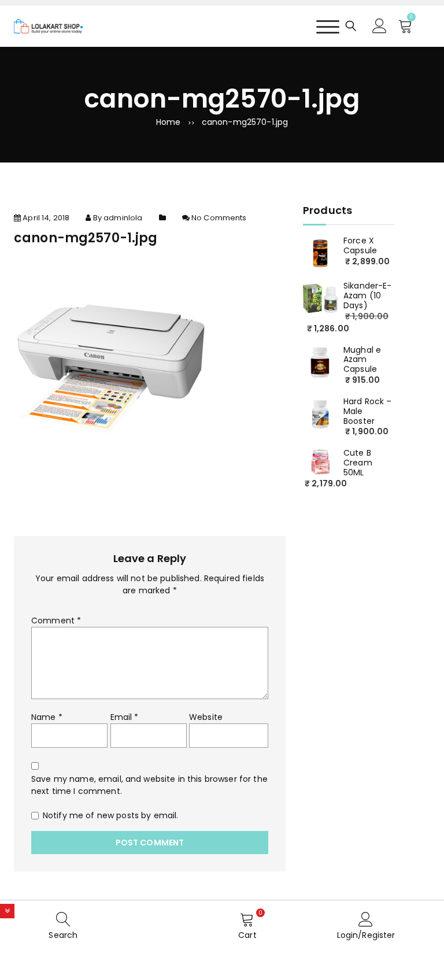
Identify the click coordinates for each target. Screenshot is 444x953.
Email (124, 717)
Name (46, 717)
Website (206, 717)
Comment (56, 620)
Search (63, 935)
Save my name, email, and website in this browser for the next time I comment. (149, 785)
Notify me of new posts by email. (110, 815)
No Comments (219, 217)
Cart (247, 935)
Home (168, 122)
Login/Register (366, 935)
